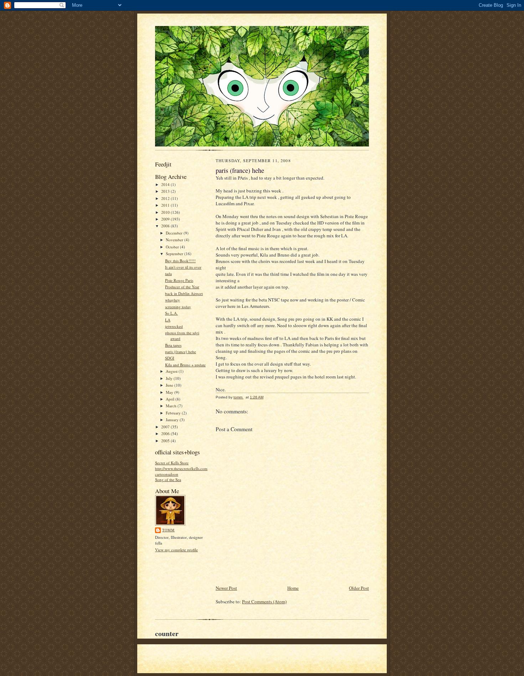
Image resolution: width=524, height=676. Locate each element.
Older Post (359, 588)
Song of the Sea (168, 479)
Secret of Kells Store (172, 462)
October (173, 246)
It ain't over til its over (183, 267)
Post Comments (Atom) (264, 601)
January (173, 419)
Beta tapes (173, 345)
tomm (168, 529)
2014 (166, 184)
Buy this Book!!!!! (180, 260)
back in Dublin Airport (184, 293)
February (174, 413)
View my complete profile (176, 549)
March (172, 405)
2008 (166, 225)
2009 (166, 219)
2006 (166, 433)
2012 (166, 198)
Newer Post (226, 588)
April (170, 399)
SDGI (169, 358)
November (175, 239)
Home (293, 588)
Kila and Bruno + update (185, 364)
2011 (166, 205)
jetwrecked (174, 326)
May (170, 392)
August (172, 371)
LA (167, 319)
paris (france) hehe (180, 351)
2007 (166, 426)
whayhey (172, 300)
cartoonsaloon (166, 474)
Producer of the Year (182, 286)
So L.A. (171, 313)
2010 (166, 212)
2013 (166, 191)
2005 (166, 440)
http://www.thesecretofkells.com (181, 468)
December (175, 233)
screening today (178, 306)
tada (168, 273)
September (175, 253)
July (170, 378)
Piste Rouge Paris (179, 280)
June (170, 385)
